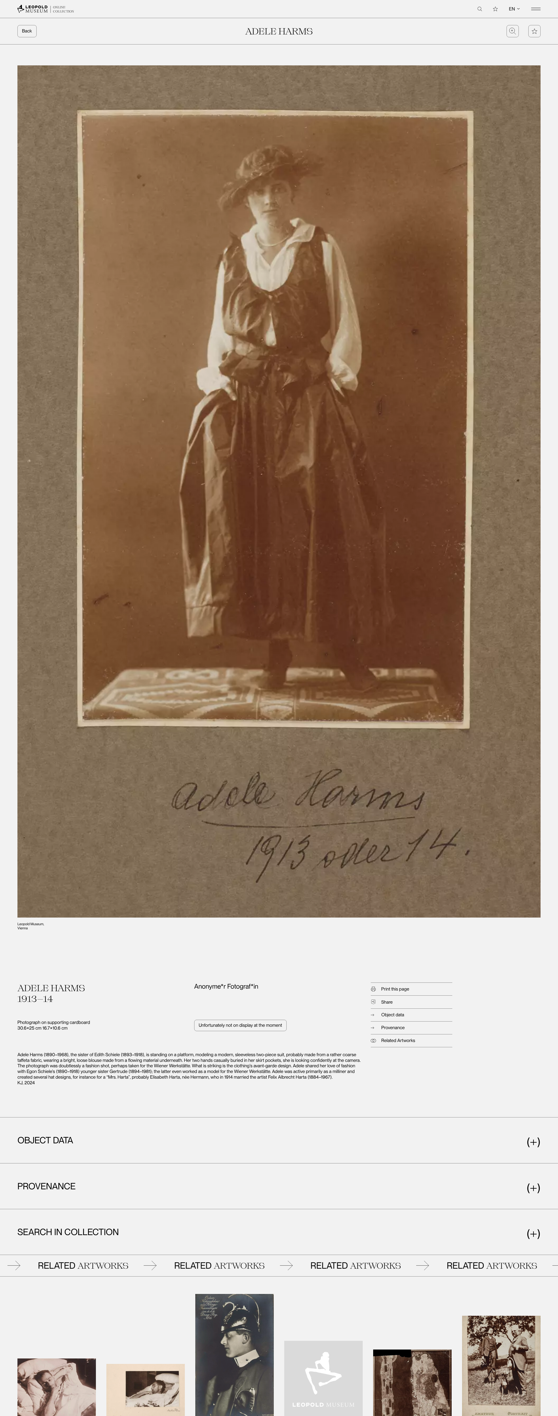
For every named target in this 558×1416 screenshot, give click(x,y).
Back (27, 31)
